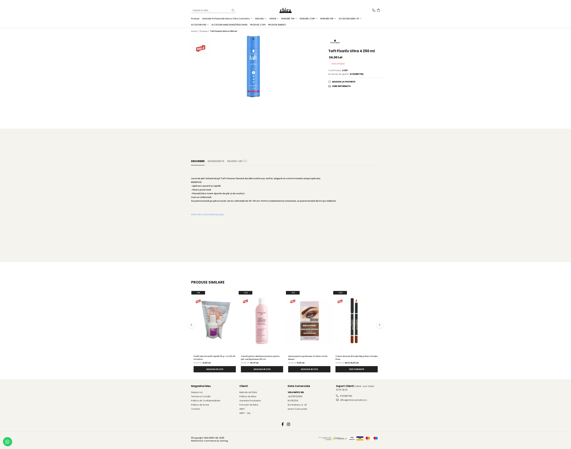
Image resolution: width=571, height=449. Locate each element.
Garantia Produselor (250, 400)
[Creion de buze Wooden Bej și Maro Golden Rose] (356, 321)
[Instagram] (288, 424)
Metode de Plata (248, 392)
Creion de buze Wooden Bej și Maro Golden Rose (356, 358)
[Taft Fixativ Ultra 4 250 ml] (252, 66)
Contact (195, 408)
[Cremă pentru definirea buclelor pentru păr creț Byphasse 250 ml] (262, 321)
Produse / (205, 31)
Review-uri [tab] (237, 161)
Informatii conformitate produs (207, 214)
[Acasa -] (285, 10)
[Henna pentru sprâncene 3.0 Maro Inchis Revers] (309, 321)
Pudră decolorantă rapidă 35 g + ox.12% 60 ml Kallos (214, 358)
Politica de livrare (200, 404)
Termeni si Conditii (200, 396)
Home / (195, 31)
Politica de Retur (247, 396)
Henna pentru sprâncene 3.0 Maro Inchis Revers (307, 358)
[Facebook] (282, 424)
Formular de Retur (248, 404)
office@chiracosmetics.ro (353, 400)
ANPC (242, 408)
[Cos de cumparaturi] (378, 10)
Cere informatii (341, 86)
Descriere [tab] (198, 161)
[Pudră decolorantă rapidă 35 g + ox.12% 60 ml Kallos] (214, 321)
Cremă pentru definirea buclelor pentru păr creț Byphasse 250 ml (260, 358)
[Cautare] (233, 10)
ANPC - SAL (245, 413)
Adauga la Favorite (343, 81)
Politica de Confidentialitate (205, 400)
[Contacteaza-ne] (373, 10)
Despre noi (197, 392)
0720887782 (345, 396)
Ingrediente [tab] (216, 161)
